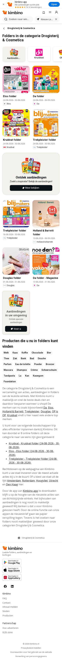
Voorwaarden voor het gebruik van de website (31, 652)
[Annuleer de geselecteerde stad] (56, 19)
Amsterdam (14, 480)
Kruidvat (12, 415)
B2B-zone (7, 632)
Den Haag (12, 484)
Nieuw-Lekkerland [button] (47, 19)
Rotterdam (28, 480)
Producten (7, 615)
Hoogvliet (42, 480)
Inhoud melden (10, 606)
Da (45, 407)
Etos (50, 407)
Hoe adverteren (10, 627)
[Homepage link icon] (19, 538)
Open (54, 4)
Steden (6, 611)
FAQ (4, 598)
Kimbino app (30, 491)
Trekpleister (32, 411)
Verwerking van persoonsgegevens (31, 656)
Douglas (46, 411)
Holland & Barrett (12, 411)
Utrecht (53, 480)
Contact (6, 602)
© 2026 (31, 643)
